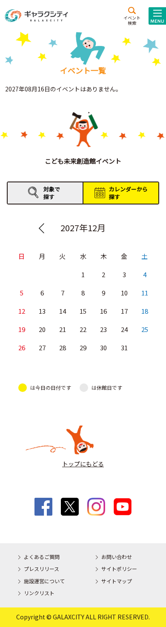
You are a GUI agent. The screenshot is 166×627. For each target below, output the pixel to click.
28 (62, 347)
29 (83, 347)
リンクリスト (39, 592)
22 (83, 329)
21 (62, 329)
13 (42, 310)
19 (21, 329)
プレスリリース (41, 568)
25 (144, 329)
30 (103, 347)
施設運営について (44, 580)
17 (124, 310)
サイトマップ (116, 580)
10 (124, 292)
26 (21, 347)
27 (42, 347)
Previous (41, 228)
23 (103, 329)
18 (144, 310)
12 (21, 310)
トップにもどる (83, 464)
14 (62, 310)
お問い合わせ (116, 556)
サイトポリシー (119, 568)
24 (124, 329)
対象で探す (51, 193)
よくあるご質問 (42, 556)
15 (83, 310)
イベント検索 (131, 20)
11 (144, 292)
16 (103, 310)
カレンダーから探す (128, 193)
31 (124, 347)
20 (42, 329)
